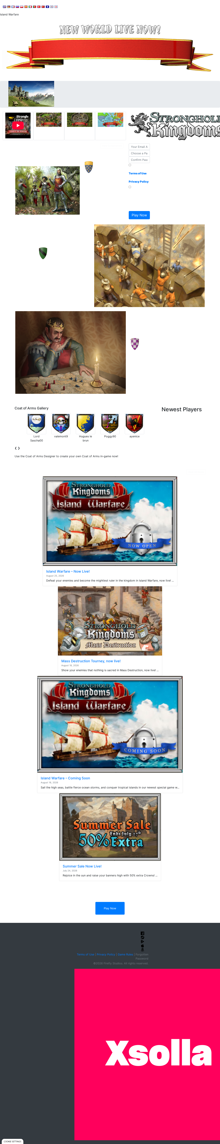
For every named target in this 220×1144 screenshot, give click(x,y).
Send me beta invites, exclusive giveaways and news (138, 199)
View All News (196, 471)
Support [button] (67, 6)
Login (120, 6)
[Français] (13, 6)
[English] (4, 6)
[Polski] (21, 6)
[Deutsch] (8, 6)
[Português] (34, 6)
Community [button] (86, 6)
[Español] (26, 6)
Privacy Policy (106, 954)
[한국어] (51, 6)
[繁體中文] (47, 6)
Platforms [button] (105, 6)
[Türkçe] (39, 6)
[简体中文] (43, 6)
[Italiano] (30, 6)
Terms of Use (85, 954)
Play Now (110, 908)
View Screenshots (112, 145)
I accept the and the (139, 175)
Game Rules (125, 954)
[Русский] (17, 6)
